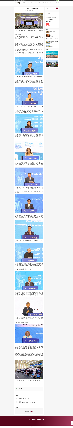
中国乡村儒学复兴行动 (23, 0)
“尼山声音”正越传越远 (18, 401)
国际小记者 (46, 2)
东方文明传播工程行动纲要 (49, 19)
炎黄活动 (39, 2)
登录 (54, 0)
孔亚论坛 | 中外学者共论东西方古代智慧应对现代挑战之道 (23, 398)
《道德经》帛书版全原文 (53, 31)
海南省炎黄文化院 (31, 426)
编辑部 (27, 10)
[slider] (51, 66)
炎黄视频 (42, 2)
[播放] (46, 66)
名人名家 (32, 2)
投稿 (58, 0)
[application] (52, 63)
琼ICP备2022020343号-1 (45, 426)
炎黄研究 (36, 2)
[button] (52, 63)
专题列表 (19, 0)
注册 (56, 0)
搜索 (57, 8)
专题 (52, 2)
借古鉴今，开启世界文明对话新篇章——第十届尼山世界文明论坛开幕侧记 (25, 402)
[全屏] (57, 66)
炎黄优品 (50, 2)
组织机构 (56, 2)
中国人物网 (15, 0)
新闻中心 (28, 2)
